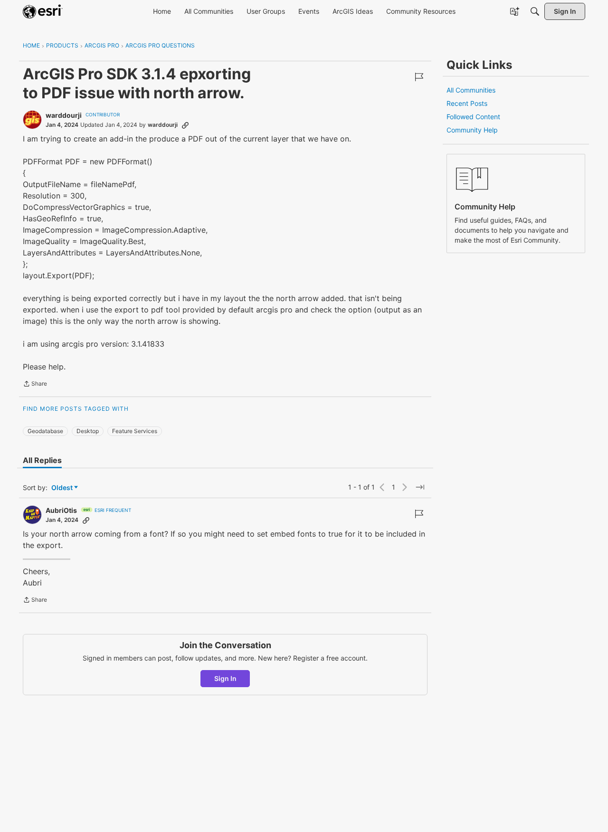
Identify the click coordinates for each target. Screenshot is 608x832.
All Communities (470, 90)
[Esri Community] (43, 11)
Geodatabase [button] (45, 431)
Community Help (472, 130)
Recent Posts (466, 103)
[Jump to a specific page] (420, 487)
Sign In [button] (225, 678)
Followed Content (473, 117)
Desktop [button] (87, 431)
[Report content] (419, 76)
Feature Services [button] (134, 431)
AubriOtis (61, 510)
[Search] (534, 11)
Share (35, 384)
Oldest (62, 487)
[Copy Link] (185, 125)
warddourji (64, 115)
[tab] (42, 460)
